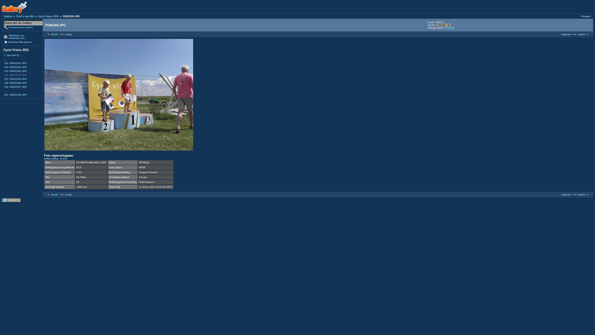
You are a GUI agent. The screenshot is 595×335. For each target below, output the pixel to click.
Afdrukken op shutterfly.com (17, 36)
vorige (68, 34)
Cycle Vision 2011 (48, 16)
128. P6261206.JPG (15, 83)
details (63, 158)
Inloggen (586, 16)
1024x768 (449, 28)
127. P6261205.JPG (15, 79)
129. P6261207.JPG (15, 87)
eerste (54, 34)
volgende (566, 34)
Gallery (8, 16)
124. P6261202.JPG (15, 67)
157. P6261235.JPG (15, 95)
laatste (581, 34)
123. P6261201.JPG (15, 63)
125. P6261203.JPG (15, 71)
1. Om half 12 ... (13, 55)
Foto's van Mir (25, 16)
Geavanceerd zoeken (21, 27)
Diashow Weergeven (20, 42)
